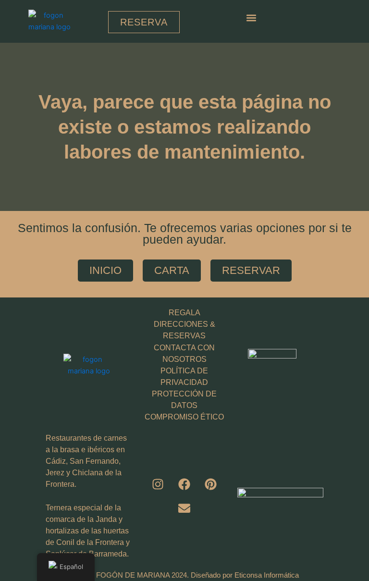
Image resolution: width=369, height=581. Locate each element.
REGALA (184, 313)
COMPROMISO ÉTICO (184, 417)
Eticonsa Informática (266, 575)
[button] (251, 17)
